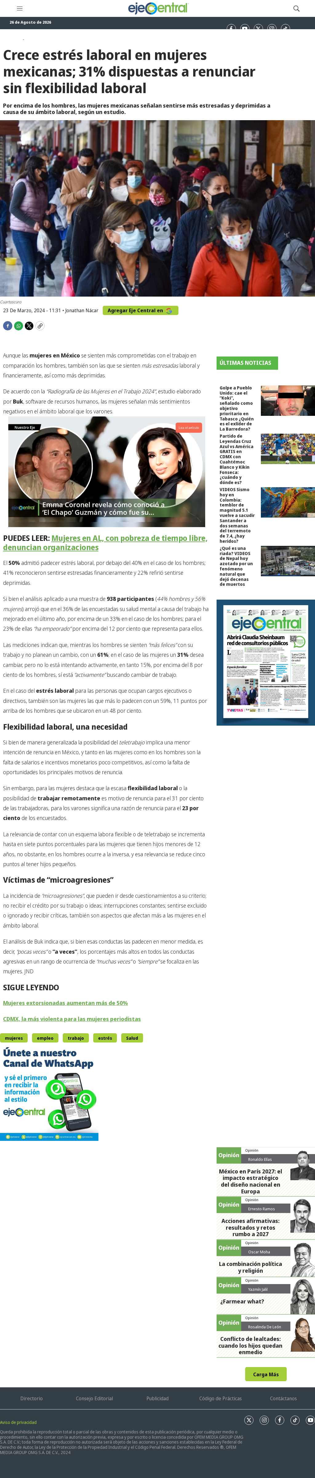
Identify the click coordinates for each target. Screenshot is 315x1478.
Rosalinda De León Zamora (264, 1329)
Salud (132, 1038)
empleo (45, 1038)
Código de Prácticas (220, 1398)
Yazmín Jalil (258, 1289)
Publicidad (157, 1398)
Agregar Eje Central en (136, 310)
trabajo (76, 1038)
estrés (105, 1038)
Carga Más (266, 1374)
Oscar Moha (259, 1252)
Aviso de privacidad (18, 1422)
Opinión (251, 1150)
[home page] (158, 8)
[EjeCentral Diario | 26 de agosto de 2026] (266, 663)
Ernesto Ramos (261, 1209)
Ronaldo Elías (260, 1159)
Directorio (31, 1398)
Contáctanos (283, 1398)
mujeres (14, 1038)
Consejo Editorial (94, 1398)
